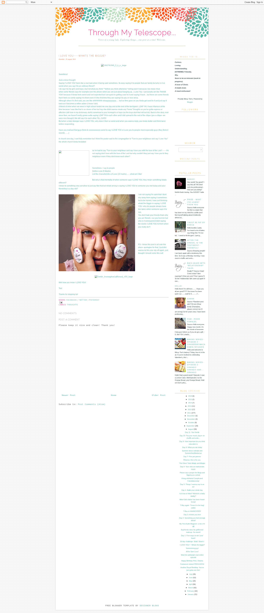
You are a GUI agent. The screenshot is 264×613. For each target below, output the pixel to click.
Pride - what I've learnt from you (194, 202)
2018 (190, 396)
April (190, 584)
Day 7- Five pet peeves (192, 456)
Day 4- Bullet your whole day (192, 490)
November (191, 419)
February (190, 591)
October (191, 422)
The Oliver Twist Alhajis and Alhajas (192, 463)
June (191, 577)
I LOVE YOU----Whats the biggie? (192, 545)
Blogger (190, 102)
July (190, 574)
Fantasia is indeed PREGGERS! (192, 564)
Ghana (190, 299)
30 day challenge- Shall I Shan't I (192, 541)
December (191, 416)
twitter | (84, 300)
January (191, 594)
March (190, 588)
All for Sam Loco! (192, 551)
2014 (190, 403)
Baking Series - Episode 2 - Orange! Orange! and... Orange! (195, 367)
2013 (189, 406)
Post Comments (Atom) (91, 404)
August (190, 429)
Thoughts (72, 305)
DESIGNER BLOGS (149, 605)
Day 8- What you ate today (192, 447)
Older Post (159, 395)
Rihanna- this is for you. (192, 460)
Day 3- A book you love (192, 515)
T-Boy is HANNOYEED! (192, 511)
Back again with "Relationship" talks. (196, 265)
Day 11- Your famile (192, 432)
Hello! (178, 286)
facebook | (72, 300)
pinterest (94, 300)
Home (113, 395)
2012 (189, 409)
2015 (190, 399)
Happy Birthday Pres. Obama (192, 561)
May (190, 581)
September (191, 426)
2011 (189, 413)
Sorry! (191, 179)
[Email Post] (60, 302)
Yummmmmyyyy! (192, 548)
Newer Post (68, 395)
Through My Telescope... (132, 32)
